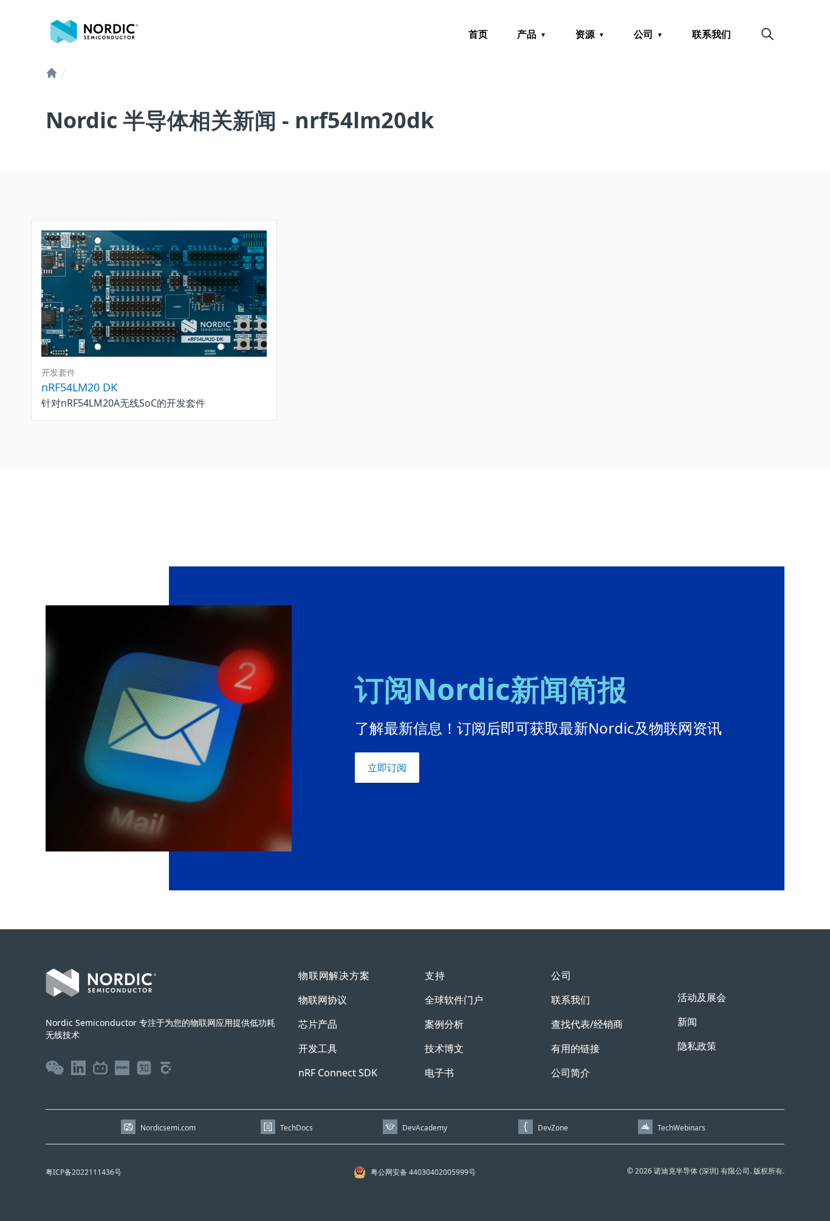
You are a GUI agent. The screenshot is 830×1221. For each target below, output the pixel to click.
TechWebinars (681, 1128)
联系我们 (711, 34)
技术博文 (444, 1048)
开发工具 (317, 1048)
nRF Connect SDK (337, 1072)
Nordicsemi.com (168, 1128)
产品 (527, 34)
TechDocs (296, 1128)
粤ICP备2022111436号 (84, 1172)
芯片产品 (317, 1024)
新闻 (687, 1021)
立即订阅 (387, 767)
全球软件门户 (454, 999)
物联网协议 (322, 999)
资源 (585, 34)
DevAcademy (424, 1128)
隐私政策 (696, 1046)
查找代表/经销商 (587, 1024)
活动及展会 (701, 997)
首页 (478, 34)
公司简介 (570, 1072)
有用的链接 (575, 1048)
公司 (643, 34)
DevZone (553, 1128)
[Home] (52, 73)
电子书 (439, 1072)
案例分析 (444, 1024)
